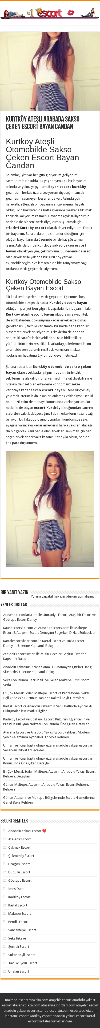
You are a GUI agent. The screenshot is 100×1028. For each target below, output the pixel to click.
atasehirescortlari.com (58, 1005)
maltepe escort (16, 1000)
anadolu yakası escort (20, 1011)
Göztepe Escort (19, 880)
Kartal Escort (17, 905)
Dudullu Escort (19, 872)
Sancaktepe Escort (22, 930)
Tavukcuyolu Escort (22, 963)
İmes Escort (17, 889)
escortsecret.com (83, 1011)
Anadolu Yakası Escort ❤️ (27, 831)
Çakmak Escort (19, 847)
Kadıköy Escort (19, 897)
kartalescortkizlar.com (55, 1021)
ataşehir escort (60, 1000)
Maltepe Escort (19, 914)
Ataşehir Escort (19, 839)
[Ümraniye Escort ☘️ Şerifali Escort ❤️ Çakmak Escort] (50, 12)
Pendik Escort (18, 922)
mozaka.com (38, 1000)
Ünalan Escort (18, 971)
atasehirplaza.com (26, 1005)
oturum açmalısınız (80, 596)
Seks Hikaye (17, 938)
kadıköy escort (41, 1016)
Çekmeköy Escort (21, 856)
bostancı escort (17, 1016)
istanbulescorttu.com (53, 1011)
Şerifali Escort (18, 947)
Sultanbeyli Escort (21, 955)
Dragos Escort (19, 864)
